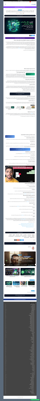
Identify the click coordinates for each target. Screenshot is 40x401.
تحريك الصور (33, 352)
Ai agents (33, 335)
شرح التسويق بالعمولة (32, 330)
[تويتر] (32, 35)
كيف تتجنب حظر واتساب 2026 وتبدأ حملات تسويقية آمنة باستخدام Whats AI (31, 286)
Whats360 (18, 206)
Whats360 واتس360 (32, 377)
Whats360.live (23, 153)
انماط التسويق (33, 365)
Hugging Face (32, 341)
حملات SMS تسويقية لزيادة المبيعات (20, 243)
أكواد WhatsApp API (32, 384)
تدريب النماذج (33, 355)
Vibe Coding (33, 346)
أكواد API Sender (32, 383)
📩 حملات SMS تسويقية (20, 0)
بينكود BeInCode (32, 351)
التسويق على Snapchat (32, 321)
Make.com (33, 376)
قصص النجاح (33, 331)
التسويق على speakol (32, 322)
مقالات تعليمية (33, 372)
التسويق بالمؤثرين (32, 314)
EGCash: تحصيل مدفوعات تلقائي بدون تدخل (20, 94)
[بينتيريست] (19, 240)
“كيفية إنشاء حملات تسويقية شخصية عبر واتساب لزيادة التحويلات (24, 285)
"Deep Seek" (33, 333)
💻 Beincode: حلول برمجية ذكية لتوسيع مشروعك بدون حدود (20, 299)
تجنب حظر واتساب (32, 237)
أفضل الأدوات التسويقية (33, 304)
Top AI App (33, 344)
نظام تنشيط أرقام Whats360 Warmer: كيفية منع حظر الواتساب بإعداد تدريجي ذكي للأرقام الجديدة (9, 286)
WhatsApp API (32, 392)
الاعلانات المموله (32, 311)
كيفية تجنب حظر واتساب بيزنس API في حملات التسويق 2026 (27, 225)
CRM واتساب (33, 375)
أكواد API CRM (32, 382)
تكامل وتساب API (32, 386)
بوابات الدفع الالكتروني (32, 363)
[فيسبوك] (34, 35)
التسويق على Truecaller (32, 325)
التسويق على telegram (32, 323)
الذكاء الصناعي (33, 332)
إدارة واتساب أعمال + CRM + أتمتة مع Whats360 (20, 295)
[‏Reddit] (17, 240)
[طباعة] (14, 240)
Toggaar (32, 113)
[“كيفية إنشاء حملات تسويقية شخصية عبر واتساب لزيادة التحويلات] (23, 283)
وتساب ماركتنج (33, 374)
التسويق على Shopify (32, 320)
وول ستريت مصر (33, 393)
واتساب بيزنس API (26, 237)
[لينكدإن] (31, 35)
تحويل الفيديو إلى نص (32, 354)
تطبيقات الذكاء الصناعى (32, 356)
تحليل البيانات (33, 366)
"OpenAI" (33, 334)
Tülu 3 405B (33, 345)
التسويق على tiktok (32, 324)
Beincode (32, 198)
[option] (20, 258)
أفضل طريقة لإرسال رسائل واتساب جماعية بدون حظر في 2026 (27, 223)
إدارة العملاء (32, 385)
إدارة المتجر (33, 361)
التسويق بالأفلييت (32, 312)
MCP (33, 343)
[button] (35, 399)
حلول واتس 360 (32, 387)
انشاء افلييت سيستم (32, 362)
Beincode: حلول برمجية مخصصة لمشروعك (30, 74)
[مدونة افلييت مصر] (33, 4)
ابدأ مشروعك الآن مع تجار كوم (20, 232)
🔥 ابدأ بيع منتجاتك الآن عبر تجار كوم (20, 15)
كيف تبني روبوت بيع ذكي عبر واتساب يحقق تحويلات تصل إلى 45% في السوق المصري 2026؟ (16, 286)
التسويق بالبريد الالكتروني (32, 313)
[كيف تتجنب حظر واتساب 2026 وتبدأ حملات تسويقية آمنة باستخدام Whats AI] (31, 283)
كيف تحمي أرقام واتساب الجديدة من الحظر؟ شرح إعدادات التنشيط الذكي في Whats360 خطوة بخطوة (20, 258)
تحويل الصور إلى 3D (32, 353)
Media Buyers (32, 310)
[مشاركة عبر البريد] (30, 35)
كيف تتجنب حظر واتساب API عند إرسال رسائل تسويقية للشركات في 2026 (26, 224)
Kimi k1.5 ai (33, 342)
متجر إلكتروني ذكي (32, 364)
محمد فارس (29, 246)
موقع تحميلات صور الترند (32, 373)
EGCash (27, 201)
